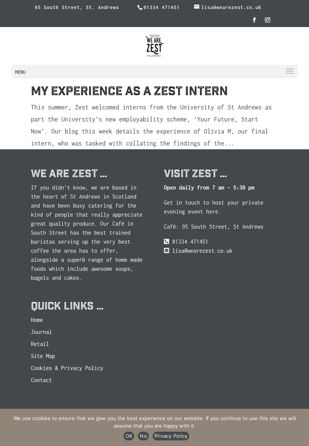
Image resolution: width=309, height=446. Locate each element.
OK (129, 436)
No (143, 436)
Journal (41, 332)
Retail (40, 344)
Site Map (43, 356)
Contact (41, 380)
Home (37, 320)
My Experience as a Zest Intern (129, 91)
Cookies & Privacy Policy (67, 368)
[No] (299, 427)
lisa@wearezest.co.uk (202, 250)
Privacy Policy (171, 436)
